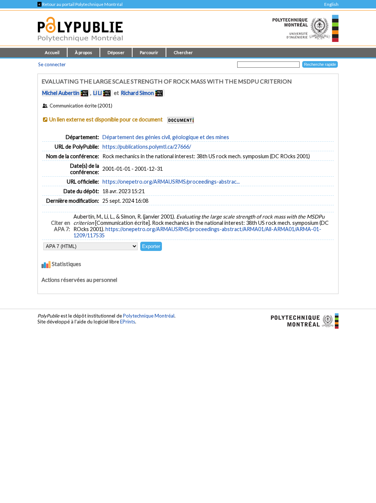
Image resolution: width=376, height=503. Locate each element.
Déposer (116, 52)
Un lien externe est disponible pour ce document (106, 119)
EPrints (127, 322)
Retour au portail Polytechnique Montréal (80, 4)
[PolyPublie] (80, 43)
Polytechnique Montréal (148, 316)
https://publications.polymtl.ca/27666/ (146, 147)
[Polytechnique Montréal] (302, 320)
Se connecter (52, 64)
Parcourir (149, 52)
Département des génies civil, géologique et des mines (165, 137)
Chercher (183, 52)
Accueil (52, 52)
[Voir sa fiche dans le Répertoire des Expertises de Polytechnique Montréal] (84, 93)
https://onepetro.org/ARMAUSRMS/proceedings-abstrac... (171, 181)
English (331, 4)
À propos (83, 52)
